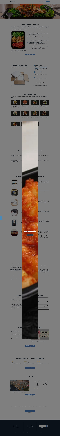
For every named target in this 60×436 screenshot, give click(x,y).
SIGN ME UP (30, 234)
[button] (1, 218)
